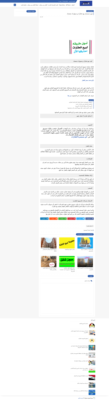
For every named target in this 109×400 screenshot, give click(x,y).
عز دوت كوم (80, 398)
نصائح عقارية (24, 5)
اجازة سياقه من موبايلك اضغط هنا (81, 361)
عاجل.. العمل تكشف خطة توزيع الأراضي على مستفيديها (80, 108)
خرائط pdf (68, 5)
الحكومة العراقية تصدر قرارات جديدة (84, 104)
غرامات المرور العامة (83, 323)
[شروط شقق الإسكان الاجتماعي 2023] (48, 243)
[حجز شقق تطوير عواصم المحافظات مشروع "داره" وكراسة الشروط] (67, 261)
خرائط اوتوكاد (62, 5)
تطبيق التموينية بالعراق (83, 338)
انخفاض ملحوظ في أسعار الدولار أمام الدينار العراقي (80, 102)
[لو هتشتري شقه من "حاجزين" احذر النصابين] (85, 261)
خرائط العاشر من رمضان (32, 5)
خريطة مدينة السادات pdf (82, 383)
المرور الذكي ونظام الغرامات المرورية (83, 106)
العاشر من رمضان (43, 5)
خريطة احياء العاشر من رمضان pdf (81, 390)
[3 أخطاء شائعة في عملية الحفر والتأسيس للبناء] (48, 261)
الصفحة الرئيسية (72, 1)
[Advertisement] (67, 28)
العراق (73, 5)
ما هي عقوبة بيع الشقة (70, 249)
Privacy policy (65, 1)
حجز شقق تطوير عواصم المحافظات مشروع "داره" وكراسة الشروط (67, 269)
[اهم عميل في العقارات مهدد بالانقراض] (85, 243)
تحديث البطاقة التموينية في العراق (81, 375)
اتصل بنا (60, 1)
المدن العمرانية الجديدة (53, 5)
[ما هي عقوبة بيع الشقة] (67, 243)
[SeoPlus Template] (94, 398)
